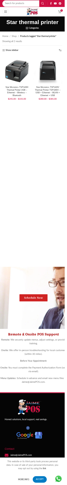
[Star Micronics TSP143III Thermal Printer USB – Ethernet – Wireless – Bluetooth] (17, 70)
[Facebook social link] (51, 3)
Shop (14, 36)
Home (5, 36)
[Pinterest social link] (60, 3)
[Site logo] (32, 12)
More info (24, 479)
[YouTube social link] (55, 3)
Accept (40, 479)
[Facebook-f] (28, 428)
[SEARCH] (42, 3)
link (45, 468)
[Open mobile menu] (5, 12)
